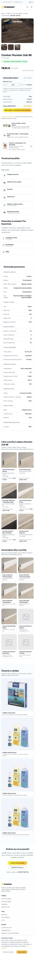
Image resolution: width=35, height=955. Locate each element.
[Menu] (32, 7)
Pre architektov (5, 917)
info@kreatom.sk (6, 930)
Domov (3, 13)
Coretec (25, 13)
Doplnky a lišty (5, 907)
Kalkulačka (4, 904)
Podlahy (8, 13)
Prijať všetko (22, 952)
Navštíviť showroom (17, 867)
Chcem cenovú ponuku (17, 863)
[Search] (27, 7)
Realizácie (4, 914)
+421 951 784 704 (22, 872)
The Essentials (5, 15)
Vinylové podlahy (17, 13)
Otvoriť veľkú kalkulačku (8, 116)
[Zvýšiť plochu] (21, 84)
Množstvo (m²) (7, 81)
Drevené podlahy (6, 901)
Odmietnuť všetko (8, 952)
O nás (3, 920)
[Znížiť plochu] (4, 84)
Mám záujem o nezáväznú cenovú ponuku (17, 110)
